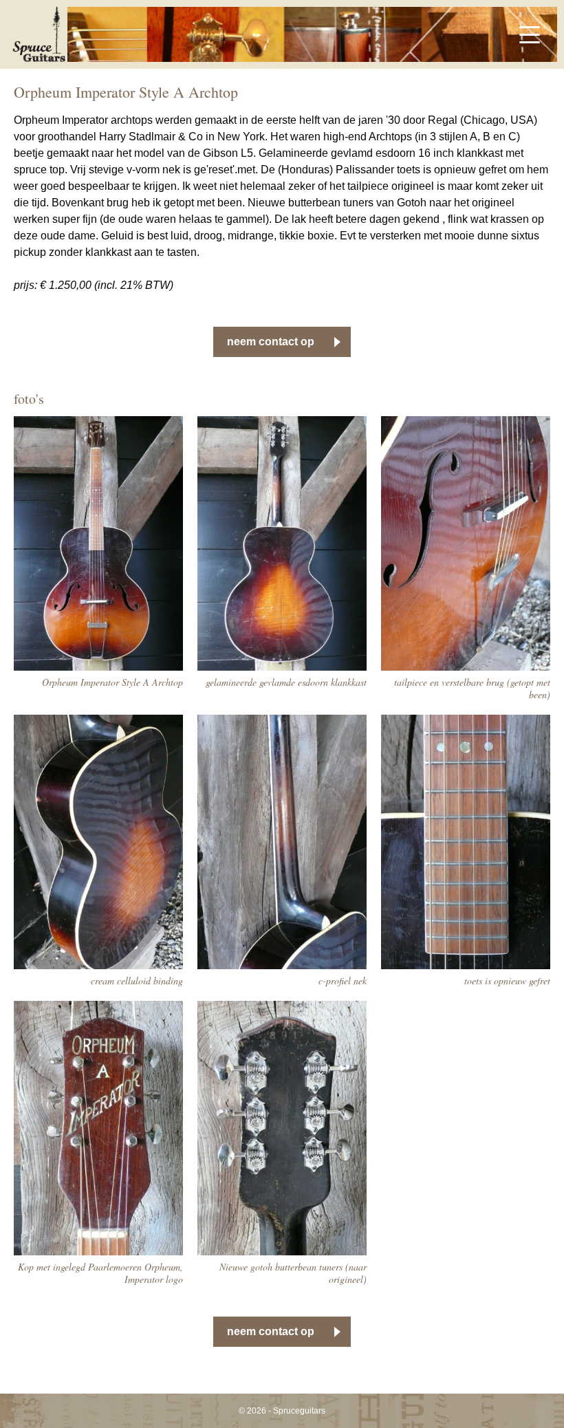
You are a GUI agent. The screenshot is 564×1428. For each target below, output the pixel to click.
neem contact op (270, 341)
